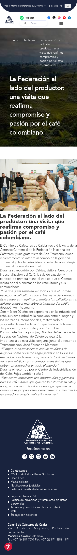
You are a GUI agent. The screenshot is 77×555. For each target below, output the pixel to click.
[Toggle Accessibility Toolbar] (8, 546)
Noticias (29, 40)
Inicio (16, 40)
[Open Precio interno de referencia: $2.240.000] (45, 6)
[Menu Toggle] (61, 23)
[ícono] (54, 17)
